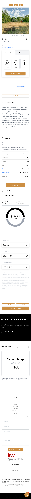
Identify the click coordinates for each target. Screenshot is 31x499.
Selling (15, 404)
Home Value (15, 408)
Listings (15, 399)
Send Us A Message (15, 449)
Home (15, 397)
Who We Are (15, 411)
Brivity (14, 495)
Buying (15, 402)
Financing (15, 406)
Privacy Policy (8, 497)
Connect (15, 413)
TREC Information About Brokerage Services (15, 485)
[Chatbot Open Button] (26, 494)
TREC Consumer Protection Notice (15, 484)
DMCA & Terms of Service (18, 497)
